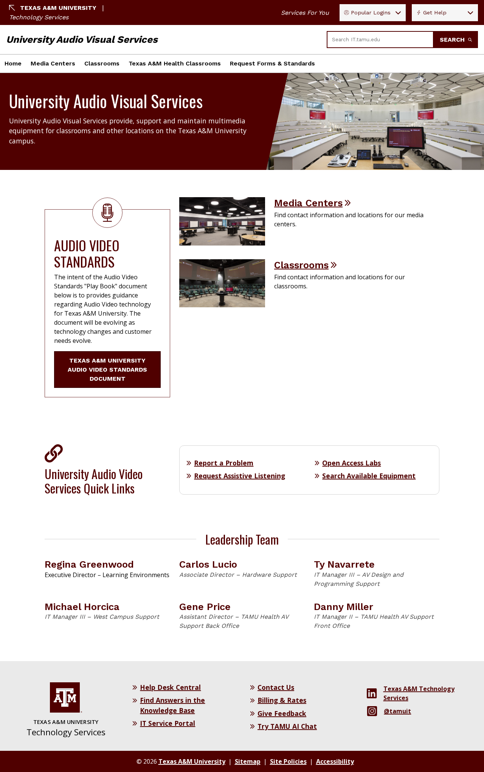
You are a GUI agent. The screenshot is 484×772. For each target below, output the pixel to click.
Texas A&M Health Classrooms (175, 63)
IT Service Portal (167, 723)
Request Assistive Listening (239, 475)
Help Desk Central (170, 687)
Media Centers (53, 63)
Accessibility (335, 761)
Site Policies (288, 761)
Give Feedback (282, 713)
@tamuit (397, 711)
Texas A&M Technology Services (419, 693)
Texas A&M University (58, 7)
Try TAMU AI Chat (287, 726)
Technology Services (38, 17)
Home (13, 63)
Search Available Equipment (369, 475)
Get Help (435, 12)
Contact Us (276, 687)
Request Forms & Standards (272, 63)
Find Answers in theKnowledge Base (172, 705)
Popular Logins (371, 12)
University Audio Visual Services (82, 39)
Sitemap (248, 761)
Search (453, 39)
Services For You (305, 12)
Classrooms (101, 63)
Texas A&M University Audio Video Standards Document (107, 369)
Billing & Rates (282, 700)
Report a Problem (223, 462)
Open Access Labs (351, 462)
